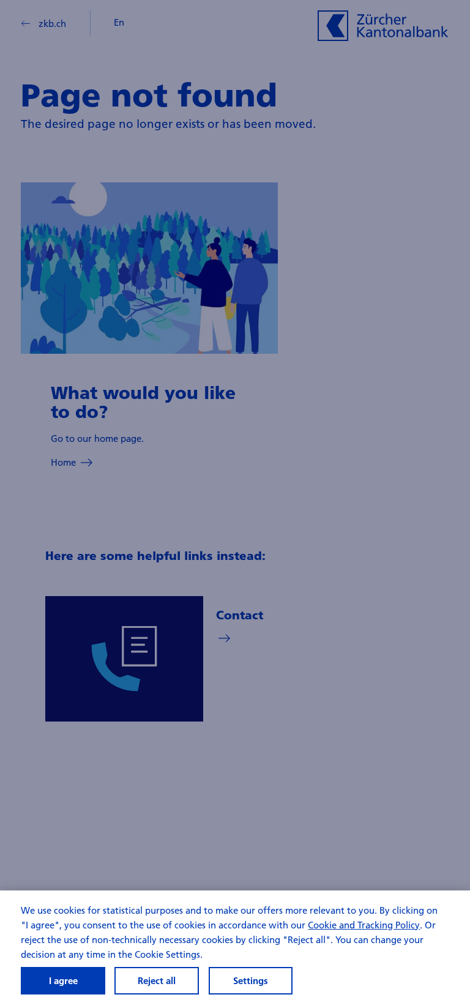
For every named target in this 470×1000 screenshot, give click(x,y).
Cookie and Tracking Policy (364, 925)
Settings (250, 981)
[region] (235, 945)
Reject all (157, 981)
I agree (63, 981)
